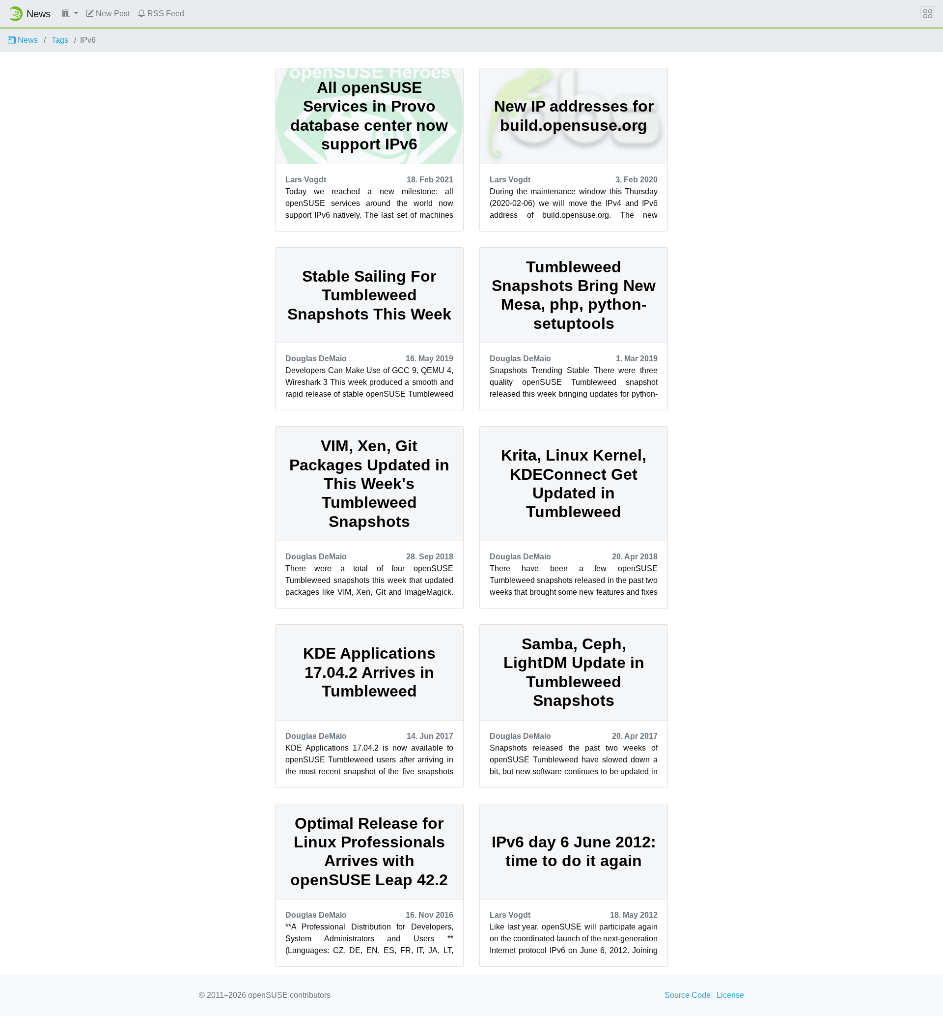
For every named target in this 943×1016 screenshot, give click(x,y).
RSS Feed (164, 13)
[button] (70, 14)
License (730, 995)
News (27, 40)
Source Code (688, 995)
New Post (112, 13)
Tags (60, 40)
